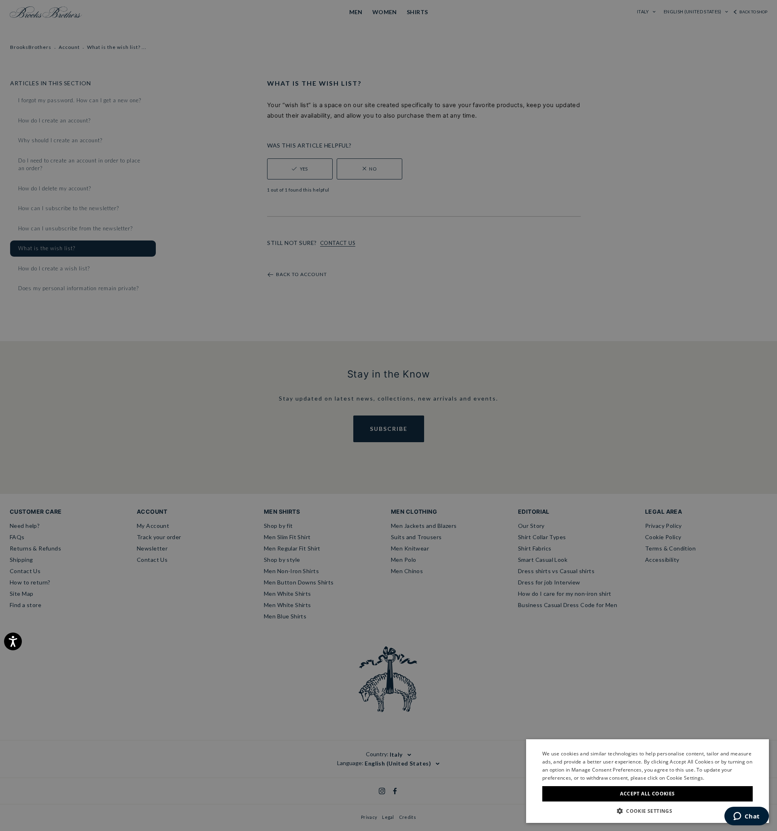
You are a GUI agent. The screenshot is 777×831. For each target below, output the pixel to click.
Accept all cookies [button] (647, 793)
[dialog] (388, 415)
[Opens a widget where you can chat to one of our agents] (746, 817)
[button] (647, 811)
